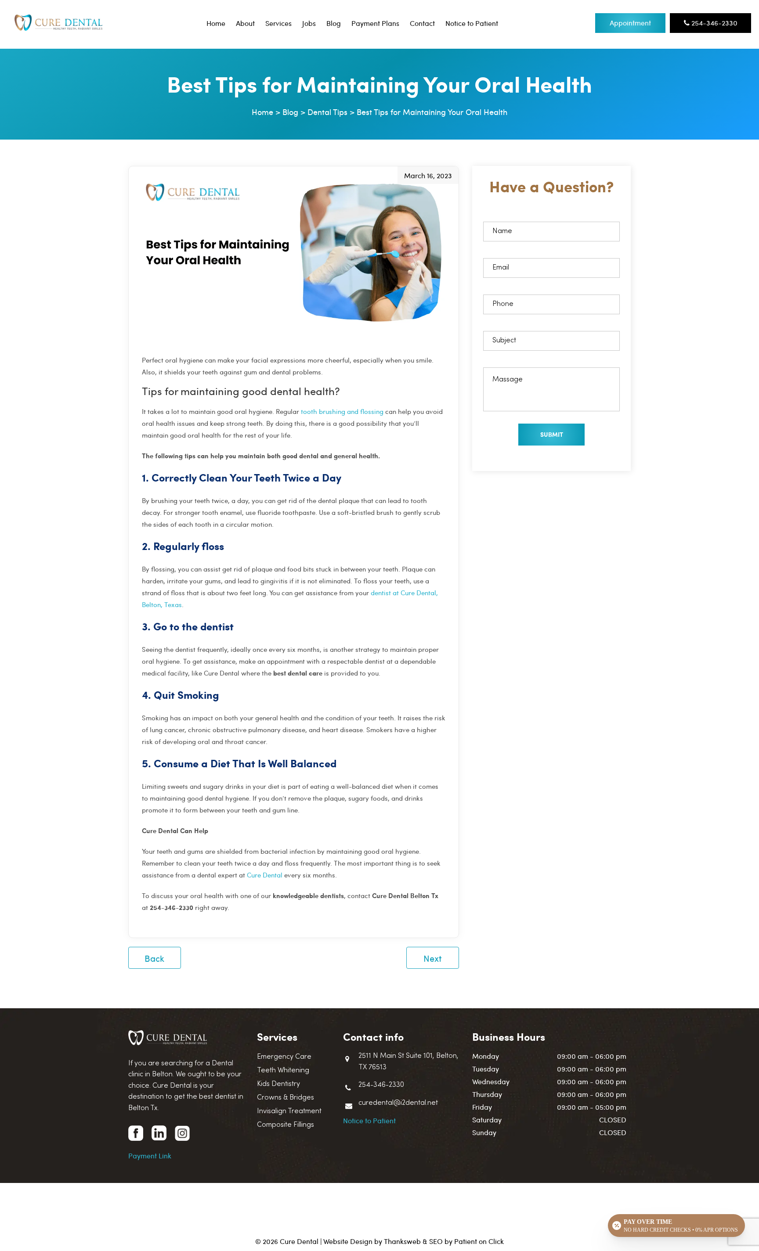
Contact (422, 23)
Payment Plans (375, 23)
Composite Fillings (285, 1125)
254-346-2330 (713, 22)
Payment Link (149, 1155)
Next (432, 958)
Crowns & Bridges (285, 1097)
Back (154, 958)
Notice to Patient (471, 23)
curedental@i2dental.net (398, 1103)
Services (278, 23)
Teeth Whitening (283, 1070)
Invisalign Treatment (289, 1111)
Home (215, 23)
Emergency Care (284, 1056)
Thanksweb (402, 1241)
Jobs (309, 23)
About (245, 23)
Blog (333, 23)
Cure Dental (264, 874)
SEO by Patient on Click (466, 1241)
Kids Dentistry (278, 1084)
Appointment (630, 22)
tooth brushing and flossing (342, 411)
